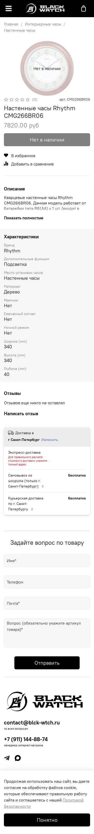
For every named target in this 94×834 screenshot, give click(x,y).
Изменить (49, 439)
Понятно (47, 820)
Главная (11, 24)
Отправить (47, 662)
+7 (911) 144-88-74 (26, 739)
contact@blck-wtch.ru (32, 722)
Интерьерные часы (43, 24)
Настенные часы (19, 30)
